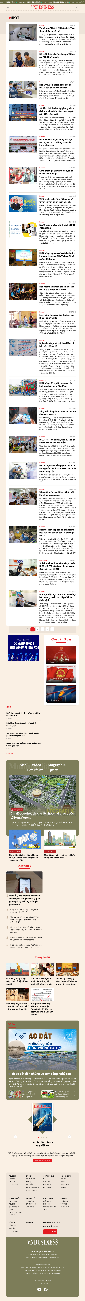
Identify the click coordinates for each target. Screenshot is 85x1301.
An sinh (46, 1210)
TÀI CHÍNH (29, 1176)
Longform (35, 770)
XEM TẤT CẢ (9, 754)
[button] (74, 1092)
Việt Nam (12, 1179)
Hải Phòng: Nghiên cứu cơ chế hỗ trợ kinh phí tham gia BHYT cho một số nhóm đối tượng (57, 256)
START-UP (64, 1198)
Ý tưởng (64, 1204)
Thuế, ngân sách (32, 1187)
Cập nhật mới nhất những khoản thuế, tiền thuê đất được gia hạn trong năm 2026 (23, 857)
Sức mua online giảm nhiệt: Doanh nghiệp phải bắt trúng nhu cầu (22, 734)
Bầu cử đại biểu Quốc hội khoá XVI (60, 680)
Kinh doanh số (31, 1190)
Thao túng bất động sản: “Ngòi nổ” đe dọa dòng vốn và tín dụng (66, 981)
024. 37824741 (55, 1222)
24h (44, 1179)
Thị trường (13, 1201)
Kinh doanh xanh (49, 1207)
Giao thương (14, 1207)
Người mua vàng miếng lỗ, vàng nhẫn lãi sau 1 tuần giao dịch (23, 744)
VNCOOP (29, 1222)
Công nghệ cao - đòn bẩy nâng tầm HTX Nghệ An (30, 1094)
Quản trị (12, 1210)
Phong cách (14, 1231)
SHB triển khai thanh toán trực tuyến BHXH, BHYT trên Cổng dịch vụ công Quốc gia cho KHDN (57, 566)
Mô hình (46, 1204)
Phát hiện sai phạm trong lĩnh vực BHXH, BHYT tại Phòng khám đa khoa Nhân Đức (55, 142)
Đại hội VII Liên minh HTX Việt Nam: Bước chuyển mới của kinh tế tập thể (26, 938)
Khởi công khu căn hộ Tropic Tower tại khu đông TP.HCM (23, 714)
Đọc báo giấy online (42, 1160)
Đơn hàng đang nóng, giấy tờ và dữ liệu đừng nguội (22, 724)
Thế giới (12, 1182)
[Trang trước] (27, 629)
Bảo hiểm (42, 380)
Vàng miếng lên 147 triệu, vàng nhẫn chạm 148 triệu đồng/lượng (24, 910)
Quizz (53, 770)
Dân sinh (42, 25)
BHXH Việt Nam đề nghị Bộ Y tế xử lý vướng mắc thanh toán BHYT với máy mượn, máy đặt (57, 468)
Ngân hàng (43, 560)
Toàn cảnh (65, 1184)
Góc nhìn (47, 1187)
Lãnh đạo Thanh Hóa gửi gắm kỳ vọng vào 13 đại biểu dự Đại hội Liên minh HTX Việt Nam (26, 929)
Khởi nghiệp (65, 1201)
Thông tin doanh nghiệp (15, 1214)
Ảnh (23, 765)
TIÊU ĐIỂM (12, 1176)
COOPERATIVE (48, 1198)
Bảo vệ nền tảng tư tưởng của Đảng (60, 660)
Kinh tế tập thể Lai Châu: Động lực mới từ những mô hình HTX (62, 1094)
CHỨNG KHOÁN (48, 1176)
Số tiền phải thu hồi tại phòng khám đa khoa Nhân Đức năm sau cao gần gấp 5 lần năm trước (56, 111)
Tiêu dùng (13, 1204)
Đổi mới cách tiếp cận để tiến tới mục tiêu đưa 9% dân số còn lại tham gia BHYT (57, 532)
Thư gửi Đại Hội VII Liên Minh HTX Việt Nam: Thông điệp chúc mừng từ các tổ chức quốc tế (25, 919)
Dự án (63, 1182)
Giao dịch (47, 1184)
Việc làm (12, 1228)
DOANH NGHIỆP (14, 1198)
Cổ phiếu (46, 1182)
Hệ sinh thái (65, 1207)
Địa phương (13, 1184)
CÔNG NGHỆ (30, 1198)
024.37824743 (44, 1283)
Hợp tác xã (47, 1201)
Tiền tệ (28, 1182)
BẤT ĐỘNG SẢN (66, 1176)
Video (36, 765)
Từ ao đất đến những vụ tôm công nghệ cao (41, 1073)
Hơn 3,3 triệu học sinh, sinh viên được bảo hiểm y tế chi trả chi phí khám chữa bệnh (57, 597)
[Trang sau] (58, 629)
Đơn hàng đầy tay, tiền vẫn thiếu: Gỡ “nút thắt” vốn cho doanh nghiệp (17, 1006)
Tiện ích (63, 1187)
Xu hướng (30, 1201)
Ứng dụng (30, 1207)
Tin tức (63, 1179)
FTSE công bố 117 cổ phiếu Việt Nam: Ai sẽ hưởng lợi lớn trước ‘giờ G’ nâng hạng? (26, 946)
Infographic (56, 765)
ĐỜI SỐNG (12, 1222)
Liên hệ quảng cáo (50, 1226)
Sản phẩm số (31, 1204)
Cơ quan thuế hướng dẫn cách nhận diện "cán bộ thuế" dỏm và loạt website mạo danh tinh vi (42, 1009)
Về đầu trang (50, 1232)
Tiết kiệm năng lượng (57, 700)
